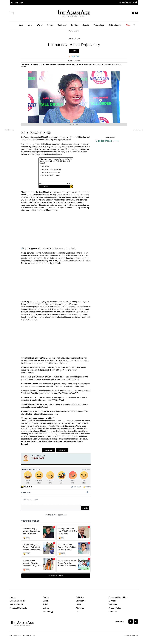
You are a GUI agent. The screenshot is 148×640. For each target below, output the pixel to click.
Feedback (113, 604)
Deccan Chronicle (18, 601)
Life (77, 612)
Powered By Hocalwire (131, 635)
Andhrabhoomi (16, 604)
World (39, 25)
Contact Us (114, 612)
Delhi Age (80, 597)
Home (20, 25)
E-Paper (112, 601)
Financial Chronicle (18, 608)
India (30, 25)
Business (62, 25)
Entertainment (115, 25)
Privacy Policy (115, 608)
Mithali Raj (48, 450)
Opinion (74, 25)
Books (46, 597)
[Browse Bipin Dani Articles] (25, 457)
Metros (50, 25)
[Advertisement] (56, 229)
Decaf (78, 604)
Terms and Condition (118, 597)
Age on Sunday (131, 2)
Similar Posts (104, 140)
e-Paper (122, 2)
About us (80, 608)
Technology (99, 25)
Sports (86, 25)
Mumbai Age (81, 601)
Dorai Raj (62, 450)
